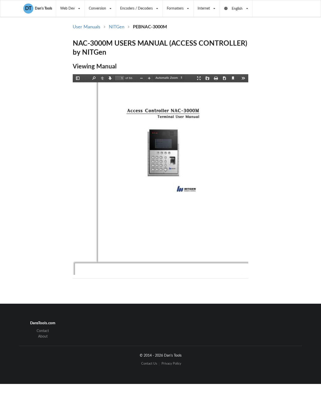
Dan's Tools (38, 8)
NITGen (116, 27)
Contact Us (149, 363)
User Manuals (86, 27)
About (43, 336)
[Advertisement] (277, 106)
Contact (43, 331)
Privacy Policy (171, 363)
